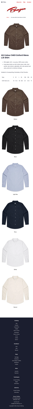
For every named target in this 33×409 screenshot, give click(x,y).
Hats (16, 348)
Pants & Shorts (16, 334)
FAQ (24, 2)
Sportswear (16, 332)
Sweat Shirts (16, 327)
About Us (19, 2)
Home (8, 17)
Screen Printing (16, 379)
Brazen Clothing (20, 405)
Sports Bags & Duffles (16, 360)
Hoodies (16, 325)
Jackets (16, 337)
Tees (16, 323)
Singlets (16, 328)
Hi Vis (16, 336)
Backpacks (16, 362)
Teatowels (16, 373)
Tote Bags (16, 357)
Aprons (16, 339)
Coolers (16, 364)
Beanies (16, 350)
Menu (4, 2)
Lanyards (16, 371)
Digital (16, 381)
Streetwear (16, 358)
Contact (29, 2)
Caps (16, 346)
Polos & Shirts (16, 330)
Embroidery (16, 383)
